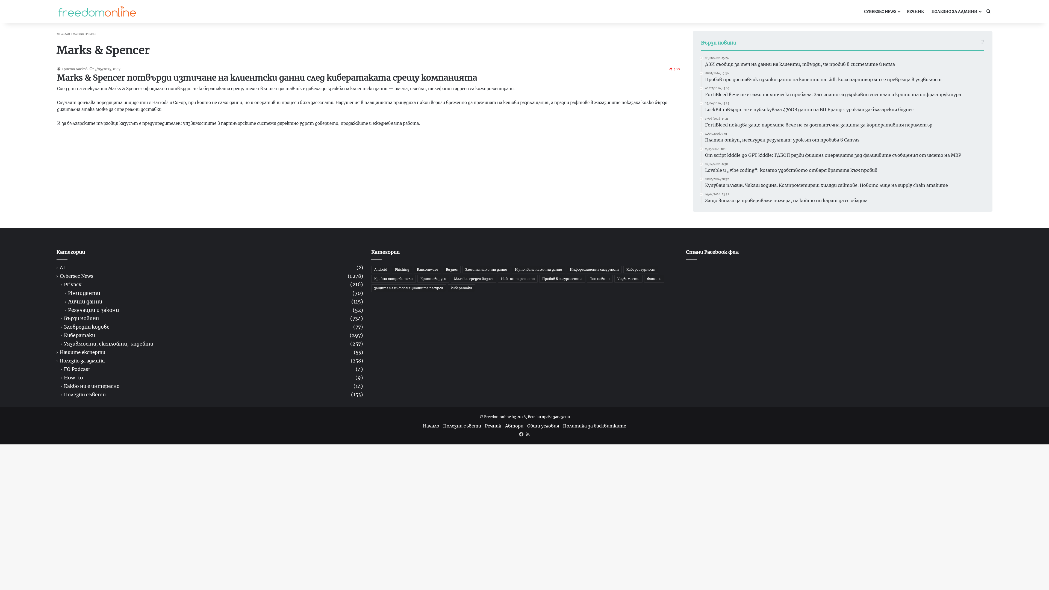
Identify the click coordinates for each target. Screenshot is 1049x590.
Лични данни (85, 302)
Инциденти (84, 293)
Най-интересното (518, 279)
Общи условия (543, 426)
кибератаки (461, 288)
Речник (915, 11)
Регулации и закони (93, 310)
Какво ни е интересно (92, 386)
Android (380, 269)
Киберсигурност (640, 269)
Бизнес (452, 269)
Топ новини (600, 279)
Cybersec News (880, 11)
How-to (73, 378)
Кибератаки (79, 335)
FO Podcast (77, 369)
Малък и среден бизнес (473, 279)
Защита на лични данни (486, 269)
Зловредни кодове (87, 327)
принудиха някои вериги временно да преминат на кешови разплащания (471, 102)
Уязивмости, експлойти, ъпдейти (108, 344)
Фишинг (654, 279)
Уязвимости (628, 279)
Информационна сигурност (594, 269)
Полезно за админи (954, 11)
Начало (64, 34)
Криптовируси (433, 279)
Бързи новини (81, 318)
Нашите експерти (82, 352)
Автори (514, 426)
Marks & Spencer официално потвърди (149, 88)
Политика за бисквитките (594, 426)
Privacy (72, 285)
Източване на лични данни (538, 269)
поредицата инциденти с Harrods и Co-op (141, 102)
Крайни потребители (393, 279)
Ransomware (427, 269)
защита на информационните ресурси (408, 288)
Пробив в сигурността (562, 279)
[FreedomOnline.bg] (97, 11)
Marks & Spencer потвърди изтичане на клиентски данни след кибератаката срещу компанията (267, 77)
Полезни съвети (85, 395)
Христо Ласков (74, 69)
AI (62, 268)
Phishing (402, 269)
